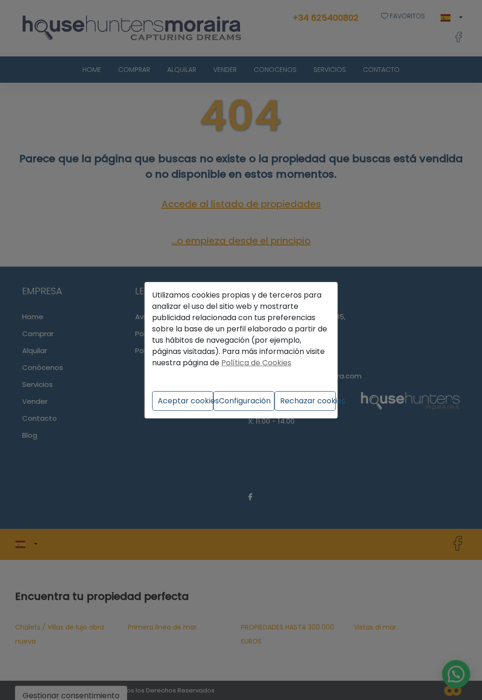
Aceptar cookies (185, 400)
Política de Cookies (256, 362)
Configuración (245, 400)
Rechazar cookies (308, 400)
